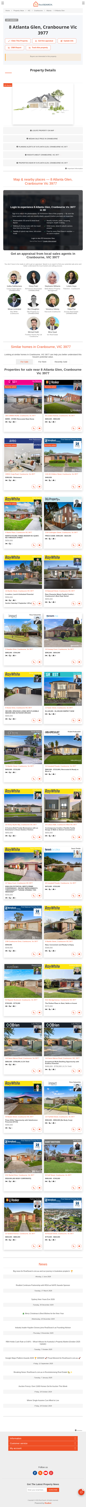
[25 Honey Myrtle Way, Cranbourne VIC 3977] (23, 808)
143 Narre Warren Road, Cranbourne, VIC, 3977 (62, 1058)
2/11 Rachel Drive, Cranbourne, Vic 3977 (19, 1175)
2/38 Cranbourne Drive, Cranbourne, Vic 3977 (21, 941)
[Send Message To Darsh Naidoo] (39, 779)
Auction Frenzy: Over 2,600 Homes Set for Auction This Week (43, 1386)
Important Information (75, 168)
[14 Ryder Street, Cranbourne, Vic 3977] (63, 691)
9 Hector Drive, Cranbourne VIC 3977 (18, 708)
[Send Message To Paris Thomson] (39, 896)
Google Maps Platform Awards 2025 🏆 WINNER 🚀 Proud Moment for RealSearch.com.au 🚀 (43, 1358)
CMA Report (16, 48)
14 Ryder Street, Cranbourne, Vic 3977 (59, 708)
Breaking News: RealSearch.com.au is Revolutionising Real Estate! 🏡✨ (43, 1372)
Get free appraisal (45, 41)
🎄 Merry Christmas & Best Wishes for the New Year (43, 1313)
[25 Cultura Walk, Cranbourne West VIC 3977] (63, 808)
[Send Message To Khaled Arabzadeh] (79, 779)
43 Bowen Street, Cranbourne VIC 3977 (19, 1117)
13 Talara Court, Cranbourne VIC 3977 (19, 883)
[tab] (43, 130)
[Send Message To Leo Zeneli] (79, 720)
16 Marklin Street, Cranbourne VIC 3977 (19, 591)
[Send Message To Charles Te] (79, 545)
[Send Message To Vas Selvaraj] (39, 428)
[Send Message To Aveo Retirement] (39, 487)
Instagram (51, 1473)
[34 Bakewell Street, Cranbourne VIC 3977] (63, 574)
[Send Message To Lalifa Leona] (39, 603)
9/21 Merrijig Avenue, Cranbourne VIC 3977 (60, 1000)
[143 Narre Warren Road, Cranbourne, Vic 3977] (23, 1042)
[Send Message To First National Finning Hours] (79, 487)
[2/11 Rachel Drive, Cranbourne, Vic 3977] (23, 1159)
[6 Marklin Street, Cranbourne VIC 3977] (63, 925)
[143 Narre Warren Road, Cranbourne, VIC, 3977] (63, 1042)
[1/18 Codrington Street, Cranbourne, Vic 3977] (63, 516)
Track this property (40, 48)
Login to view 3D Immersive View (43, 238)
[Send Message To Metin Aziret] (39, 1129)
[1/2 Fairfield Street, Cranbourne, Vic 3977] (63, 1100)
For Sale (24, 362)
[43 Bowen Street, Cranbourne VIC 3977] (23, 1100)
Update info (68, 41)
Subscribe (53, 1490)
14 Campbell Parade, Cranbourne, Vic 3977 (60, 766)
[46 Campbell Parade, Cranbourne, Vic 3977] (63, 867)
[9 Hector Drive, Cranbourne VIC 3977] (23, 691)
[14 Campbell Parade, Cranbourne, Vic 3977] (63, 750)
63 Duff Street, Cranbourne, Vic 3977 (58, 1175)
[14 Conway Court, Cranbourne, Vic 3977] (63, 633)
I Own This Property (19, 41)
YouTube (46, 1473)
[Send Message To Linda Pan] (79, 837)
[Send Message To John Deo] (79, 428)
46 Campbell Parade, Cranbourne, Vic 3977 (60, 883)
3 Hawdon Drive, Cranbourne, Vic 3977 (19, 649)
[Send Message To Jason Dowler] (79, 896)
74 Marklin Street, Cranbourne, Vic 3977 (19, 766)
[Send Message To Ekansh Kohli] (39, 1012)
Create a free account (49, 241)
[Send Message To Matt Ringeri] (39, 545)
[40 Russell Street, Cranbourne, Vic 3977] (63, 1217)
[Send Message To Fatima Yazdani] (39, 1246)
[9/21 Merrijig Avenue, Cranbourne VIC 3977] (63, 983)
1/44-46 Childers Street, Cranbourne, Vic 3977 (61, 474)
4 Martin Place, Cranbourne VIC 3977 (18, 532)
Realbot (48, 1503)
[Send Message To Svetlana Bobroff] (79, 954)
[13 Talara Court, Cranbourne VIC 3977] (23, 867)
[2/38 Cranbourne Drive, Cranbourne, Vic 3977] (23, 925)
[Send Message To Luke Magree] (39, 1071)
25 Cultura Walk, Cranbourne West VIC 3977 (61, 824)
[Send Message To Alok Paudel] (39, 837)
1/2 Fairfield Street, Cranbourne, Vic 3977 (60, 1117)
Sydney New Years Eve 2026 (43, 1299)
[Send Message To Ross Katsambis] (39, 662)
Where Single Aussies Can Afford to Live (43, 1400)
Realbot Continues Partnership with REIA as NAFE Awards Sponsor (43, 1285)
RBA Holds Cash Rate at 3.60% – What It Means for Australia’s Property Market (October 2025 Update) (43, 1343)
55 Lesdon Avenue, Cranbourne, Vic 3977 (60, 415)
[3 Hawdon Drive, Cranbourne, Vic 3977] (23, 633)
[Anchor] (59, 183)
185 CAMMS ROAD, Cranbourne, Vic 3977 (20, 415)
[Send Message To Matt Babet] (79, 1188)
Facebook (35, 1473)
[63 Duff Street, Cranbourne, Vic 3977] (63, 1159)
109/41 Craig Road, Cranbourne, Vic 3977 (20, 474)
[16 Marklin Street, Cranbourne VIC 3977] (23, 574)
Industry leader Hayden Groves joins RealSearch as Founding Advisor (43, 1328)
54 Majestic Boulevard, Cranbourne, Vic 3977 (21, 1000)
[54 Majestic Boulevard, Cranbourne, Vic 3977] (23, 983)
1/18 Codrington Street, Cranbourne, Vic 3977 (61, 532)
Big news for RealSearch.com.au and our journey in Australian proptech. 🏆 (43, 1271)
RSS (40, 1473)
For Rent (42, 362)
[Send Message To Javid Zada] (79, 603)
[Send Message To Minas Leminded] (39, 720)
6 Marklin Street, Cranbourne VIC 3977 (59, 941)
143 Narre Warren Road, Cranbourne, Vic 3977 (22, 1058)
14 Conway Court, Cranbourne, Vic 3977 (59, 649)
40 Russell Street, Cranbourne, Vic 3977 (59, 1233)
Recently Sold (61, 362)
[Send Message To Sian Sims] (79, 662)
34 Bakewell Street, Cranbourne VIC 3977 (60, 591)
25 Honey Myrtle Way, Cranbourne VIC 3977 (21, 824)
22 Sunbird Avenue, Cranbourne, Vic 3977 (20, 1233)
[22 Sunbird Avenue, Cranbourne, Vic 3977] (23, 1217)
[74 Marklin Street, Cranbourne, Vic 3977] (23, 750)
